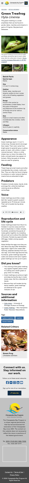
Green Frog (10, 354)
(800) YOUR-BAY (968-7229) (16, 441)
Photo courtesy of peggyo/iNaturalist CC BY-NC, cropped (14, 60)
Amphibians (19, 318)
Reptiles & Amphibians (14, 9)
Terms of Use (18, 472)
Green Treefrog (9, 308)
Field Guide (4, 9)
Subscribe (15, 393)
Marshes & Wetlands (7, 321)
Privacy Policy (14, 475)
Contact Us (8, 472)
